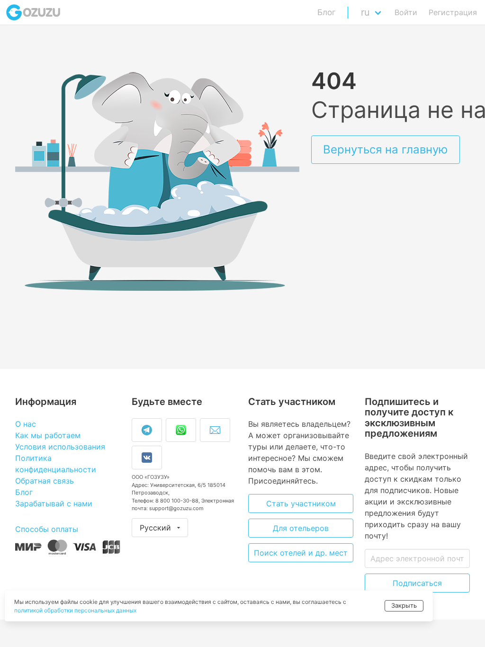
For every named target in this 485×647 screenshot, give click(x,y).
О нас (25, 424)
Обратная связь (44, 480)
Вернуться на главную (385, 149)
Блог (326, 12)
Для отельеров (301, 528)
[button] (373, 12)
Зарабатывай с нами (53, 503)
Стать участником (301, 503)
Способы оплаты (46, 529)
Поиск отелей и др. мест (301, 552)
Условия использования (60, 446)
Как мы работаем (48, 435)
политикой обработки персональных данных (75, 610)
